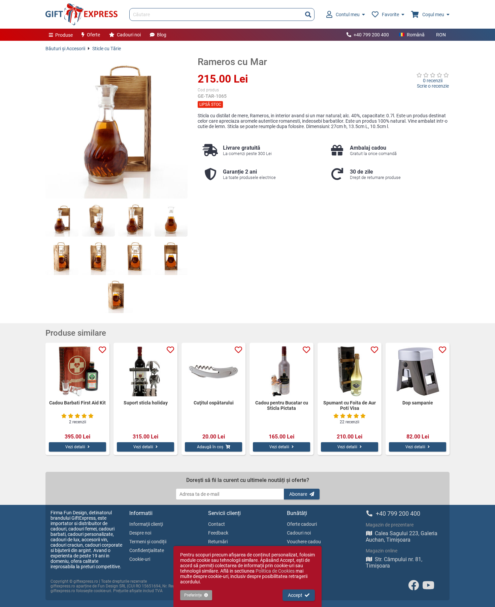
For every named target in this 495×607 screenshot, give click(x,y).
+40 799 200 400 (371, 34)
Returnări (218, 541)
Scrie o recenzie (433, 86)
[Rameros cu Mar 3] (134, 220)
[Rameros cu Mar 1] (61, 220)
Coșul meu (433, 14)
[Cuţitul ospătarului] (213, 371)
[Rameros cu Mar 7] (134, 258)
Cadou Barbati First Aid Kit (77, 402)
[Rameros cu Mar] (116, 127)
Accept (295, 595)
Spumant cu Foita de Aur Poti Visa (349, 405)
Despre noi (140, 533)
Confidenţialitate (146, 550)
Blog (161, 34)
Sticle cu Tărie (106, 48)
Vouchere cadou (304, 541)
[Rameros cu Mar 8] (171, 258)
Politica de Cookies (275, 571)
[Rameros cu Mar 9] (116, 296)
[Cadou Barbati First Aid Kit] (77, 371)
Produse (64, 35)
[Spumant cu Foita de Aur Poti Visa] (349, 371)
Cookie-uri (139, 559)
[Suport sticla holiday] (145, 371)
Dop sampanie (417, 402)
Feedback (218, 533)
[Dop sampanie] (417, 371)
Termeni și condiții (147, 541)
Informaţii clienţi (146, 524)
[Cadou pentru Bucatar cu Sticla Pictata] (281, 371)
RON (441, 34)
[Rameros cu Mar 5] (61, 258)
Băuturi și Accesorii (65, 48)
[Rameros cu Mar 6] (98, 258)
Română (416, 34)
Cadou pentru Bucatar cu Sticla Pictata (281, 405)
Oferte (93, 34)
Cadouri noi (129, 34)
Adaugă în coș (210, 447)
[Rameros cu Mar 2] (98, 220)
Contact (216, 524)
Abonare (298, 494)
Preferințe (193, 595)
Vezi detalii (75, 447)
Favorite (390, 14)
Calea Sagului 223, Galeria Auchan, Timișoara (401, 536)
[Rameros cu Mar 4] (171, 220)
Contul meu (348, 14)
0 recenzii (432, 80)
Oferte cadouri (302, 524)
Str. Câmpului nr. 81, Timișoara (394, 562)
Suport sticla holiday (146, 402)
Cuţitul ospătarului (214, 402)
